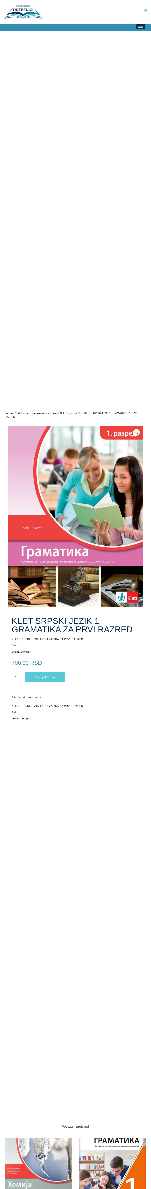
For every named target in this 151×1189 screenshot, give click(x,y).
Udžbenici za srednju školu (32, 412)
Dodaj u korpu (45, 677)
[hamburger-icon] (140, 26)
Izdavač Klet (57, 412)
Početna (9, 412)
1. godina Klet (74, 412)
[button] (3, 27)
